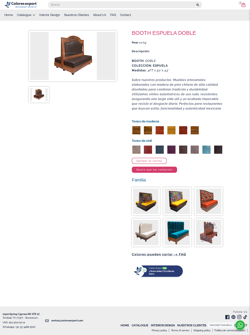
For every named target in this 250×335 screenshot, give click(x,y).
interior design (49, 15)
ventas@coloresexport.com (67, 320)
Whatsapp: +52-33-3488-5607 (19, 327)
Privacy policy (159, 330)
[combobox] (121, 5)
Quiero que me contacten (154, 169)
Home (8, 15)
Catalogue (140, 325)
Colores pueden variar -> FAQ (159, 254)
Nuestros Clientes (76, 15)
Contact (125, 15)
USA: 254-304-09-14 (14, 322)
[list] (26, 15)
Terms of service (180, 330)
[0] (243, 5)
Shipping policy (201, 330)
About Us (99, 15)
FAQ (113, 15)
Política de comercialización (229, 330)
